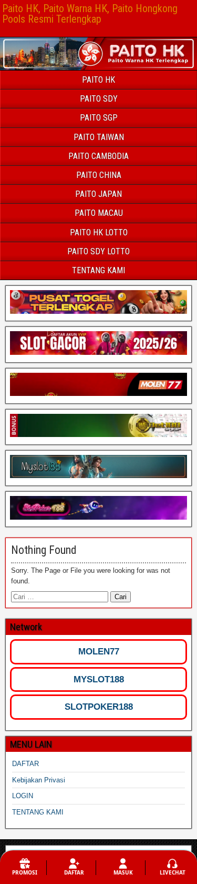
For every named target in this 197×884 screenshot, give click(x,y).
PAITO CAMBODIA (98, 156)
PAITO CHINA (98, 175)
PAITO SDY (99, 99)
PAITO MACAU (99, 213)
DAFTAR (25, 764)
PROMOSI (24, 872)
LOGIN (22, 796)
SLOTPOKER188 (99, 707)
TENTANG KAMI (98, 270)
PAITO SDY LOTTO (98, 251)
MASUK (123, 872)
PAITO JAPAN (98, 194)
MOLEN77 (98, 652)
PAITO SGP (99, 118)
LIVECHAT (172, 872)
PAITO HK (98, 80)
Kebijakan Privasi (38, 780)
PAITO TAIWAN (99, 137)
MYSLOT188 (99, 679)
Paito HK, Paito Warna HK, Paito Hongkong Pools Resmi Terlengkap (90, 13)
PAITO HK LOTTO (99, 232)
